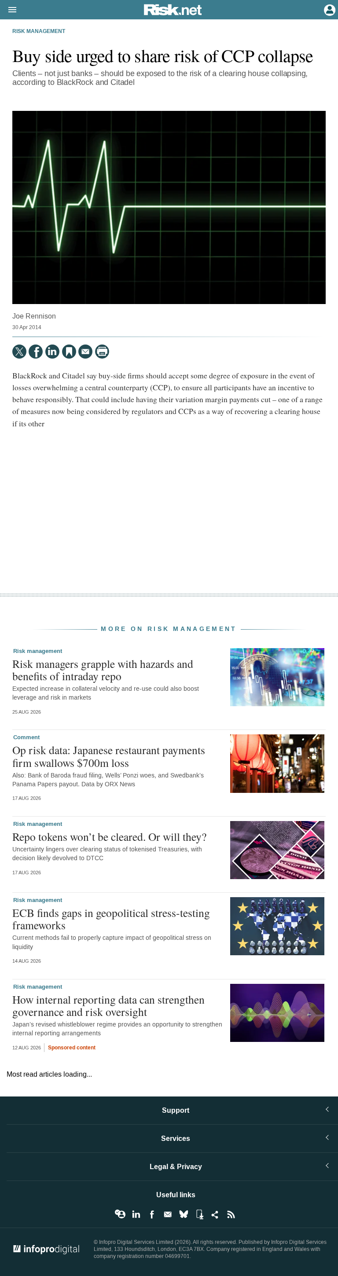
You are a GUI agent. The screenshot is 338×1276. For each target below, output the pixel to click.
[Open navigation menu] (8, 10)
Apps (199, 1214)
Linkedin (136, 1214)
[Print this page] (102, 352)
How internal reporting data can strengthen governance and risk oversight (108, 1005)
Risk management (38, 31)
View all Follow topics (120, 1214)
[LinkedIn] (52, 352)
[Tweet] (19, 352)
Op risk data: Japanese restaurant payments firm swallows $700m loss (108, 756)
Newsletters (167, 1214)
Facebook (152, 1214)
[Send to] (85, 352)
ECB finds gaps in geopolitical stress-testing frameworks (111, 918)
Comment (26, 737)
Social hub (215, 1214)
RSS (231, 1214)
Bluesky (183, 1214)
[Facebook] (36, 352)
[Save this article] (69, 352)
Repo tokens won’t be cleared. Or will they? (109, 836)
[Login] (329, 9)
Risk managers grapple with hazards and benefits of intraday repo (102, 669)
